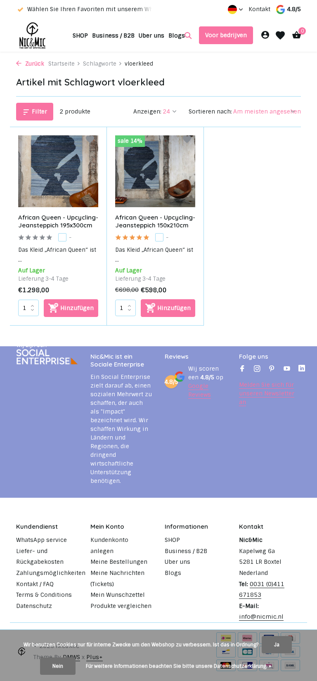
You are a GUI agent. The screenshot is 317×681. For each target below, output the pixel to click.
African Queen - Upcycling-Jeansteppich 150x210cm (155, 221)
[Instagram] (257, 369)
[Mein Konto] (265, 35)
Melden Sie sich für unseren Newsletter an (266, 393)
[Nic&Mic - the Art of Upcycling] (42, 35)
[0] (294, 35)
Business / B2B (113, 35)
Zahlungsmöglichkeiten (50, 573)
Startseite (61, 63)
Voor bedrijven (226, 35)
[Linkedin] (301, 369)
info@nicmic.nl (261, 616)
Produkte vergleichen (120, 606)
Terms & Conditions (44, 594)
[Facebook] (242, 369)
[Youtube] (287, 369)
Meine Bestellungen (118, 561)
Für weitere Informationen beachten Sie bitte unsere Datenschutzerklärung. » (178, 666)
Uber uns (151, 35)
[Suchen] (188, 35)
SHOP (80, 35)
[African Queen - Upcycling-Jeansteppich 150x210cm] (155, 171)
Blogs (176, 35)
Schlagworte (99, 63)
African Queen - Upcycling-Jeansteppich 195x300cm (58, 221)
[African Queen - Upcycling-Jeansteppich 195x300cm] (58, 171)
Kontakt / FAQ (35, 584)
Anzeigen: (147, 111)
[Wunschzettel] (280, 35)
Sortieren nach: (210, 111)
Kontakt (259, 9)
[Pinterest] (272, 369)
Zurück (34, 63)
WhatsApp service (41, 540)
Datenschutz (34, 606)
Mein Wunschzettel (117, 594)
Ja (276, 644)
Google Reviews (199, 390)
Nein (57, 666)
